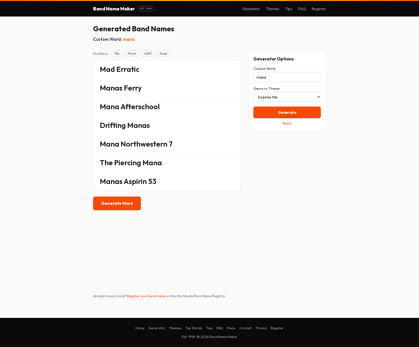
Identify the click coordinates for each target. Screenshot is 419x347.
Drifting (113, 125)
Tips (288, 8)
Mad (107, 69)
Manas (111, 87)
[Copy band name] (233, 69)
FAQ (302, 8)
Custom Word (264, 68)
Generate (287, 112)
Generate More (117, 203)
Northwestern (144, 144)
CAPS (148, 53)
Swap (163, 53)
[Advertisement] (287, 169)
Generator (251, 8)
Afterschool (140, 106)
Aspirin (135, 181)
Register (319, 8)
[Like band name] (223, 69)
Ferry (133, 87)
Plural (132, 53)
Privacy (261, 328)
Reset (287, 123)
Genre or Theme (266, 88)
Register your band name (146, 296)
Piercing (127, 162)
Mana (109, 106)
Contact (245, 328)
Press (231, 328)
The (117, 53)
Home (140, 328)
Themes (272, 8)
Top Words (193, 328)
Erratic (127, 69)
